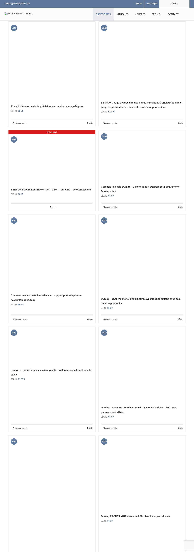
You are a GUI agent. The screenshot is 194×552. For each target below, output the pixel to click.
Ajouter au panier (20, 123)
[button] (185, 14)
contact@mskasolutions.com (17, 4)
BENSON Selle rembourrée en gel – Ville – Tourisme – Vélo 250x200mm (51, 189)
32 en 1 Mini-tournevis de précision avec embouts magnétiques (47, 106)
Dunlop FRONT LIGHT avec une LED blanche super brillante (135, 516)
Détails (90, 123)
